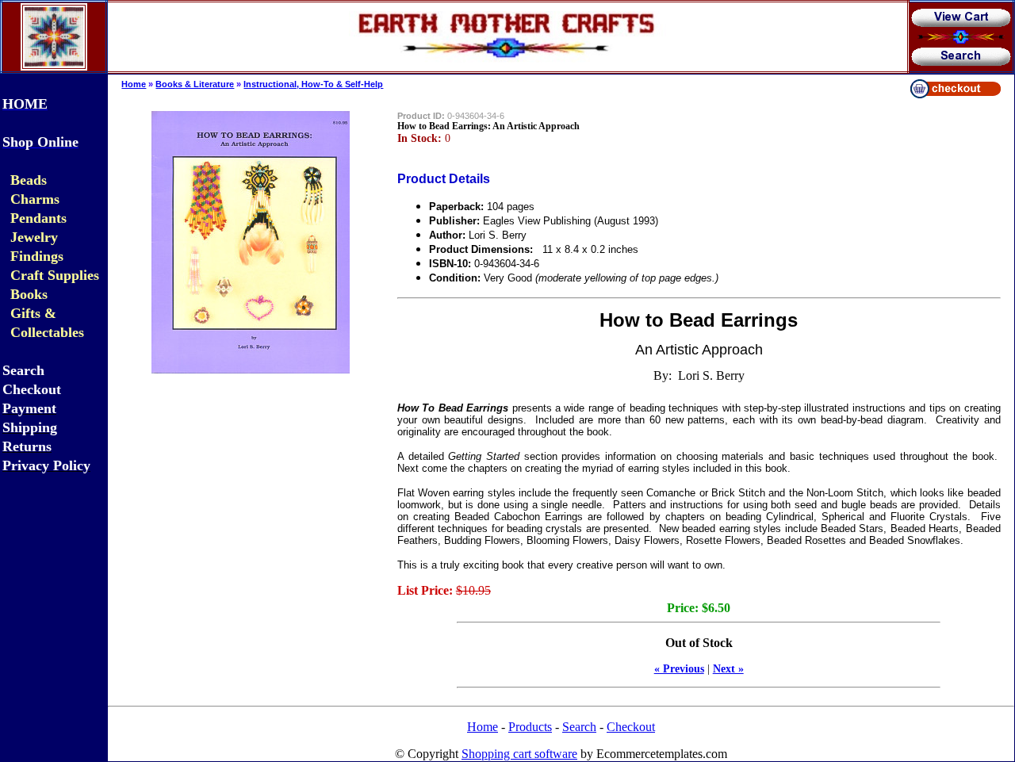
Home (133, 84)
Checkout (631, 726)
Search (579, 726)
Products (530, 726)
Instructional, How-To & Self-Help (313, 84)
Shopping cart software (519, 753)
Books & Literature (194, 84)
